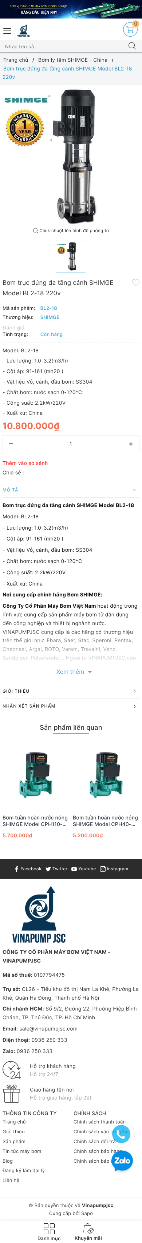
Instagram (117, 868)
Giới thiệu (14, 1132)
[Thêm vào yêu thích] (135, 282)
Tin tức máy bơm (22, 1151)
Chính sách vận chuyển (100, 1132)
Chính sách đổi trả (95, 1142)
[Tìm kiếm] (132, 46)
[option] (71, 154)
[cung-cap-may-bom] (71, 9)
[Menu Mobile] (8, 30)
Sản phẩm (14, 1142)
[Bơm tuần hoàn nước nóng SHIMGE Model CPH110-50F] (36, 775)
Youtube (86, 868)
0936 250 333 (49, 1040)
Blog (8, 1161)
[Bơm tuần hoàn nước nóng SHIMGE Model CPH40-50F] (106, 775)
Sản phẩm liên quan (71, 728)
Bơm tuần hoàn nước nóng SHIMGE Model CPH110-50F (35, 821)
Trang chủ (14, 1122)
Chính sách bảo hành (98, 1151)
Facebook (30, 868)
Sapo (87, 1213)
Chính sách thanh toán (100, 1122)
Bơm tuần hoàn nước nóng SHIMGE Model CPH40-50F (105, 821)
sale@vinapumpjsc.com (48, 1029)
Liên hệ (11, 1180)
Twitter (59, 868)
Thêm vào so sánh (25, 463)
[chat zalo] (122, 1162)
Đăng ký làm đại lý (24, 1171)
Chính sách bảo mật (97, 1161)
